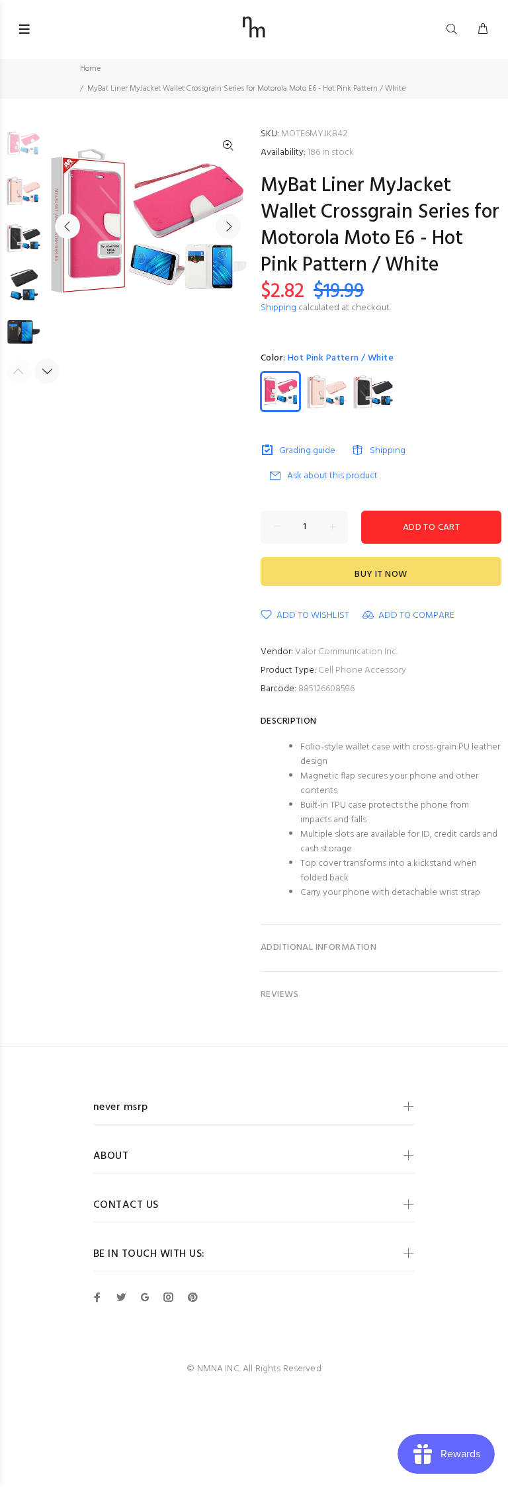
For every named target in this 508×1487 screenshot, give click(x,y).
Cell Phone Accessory (362, 670)
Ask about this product (332, 476)
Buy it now (381, 574)
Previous (67, 226)
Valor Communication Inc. (346, 651)
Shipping (278, 308)
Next (228, 226)
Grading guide (307, 450)
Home (90, 68)
